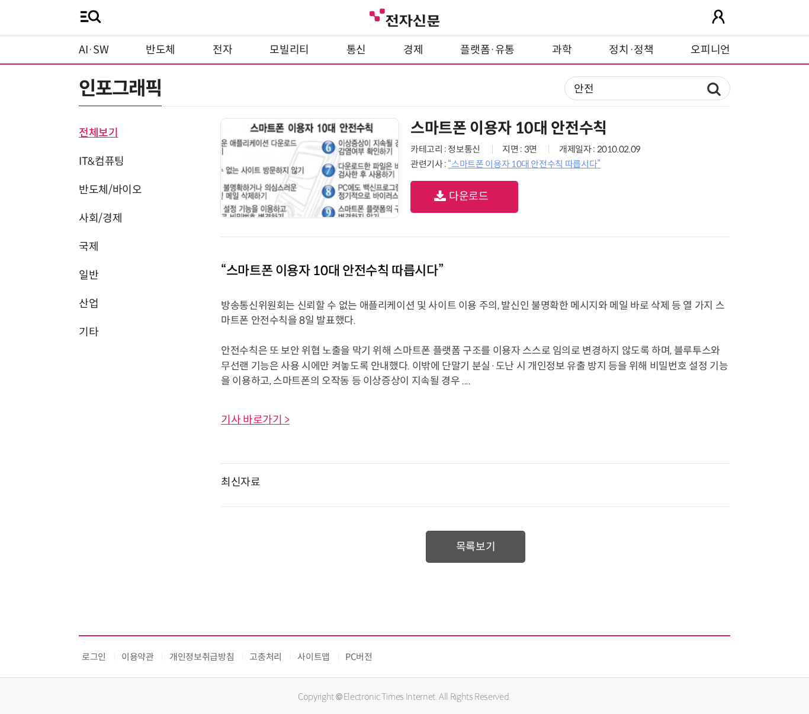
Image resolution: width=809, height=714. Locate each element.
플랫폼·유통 (487, 49)
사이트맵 (313, 656)
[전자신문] (404, 16)
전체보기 (98, 132)
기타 (88, 332)
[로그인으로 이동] (718, 16)
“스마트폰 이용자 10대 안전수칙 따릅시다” (524, 164)
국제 (88, 246)
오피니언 (710, 49)
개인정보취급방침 (201, 656)
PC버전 (359, 656)
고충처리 (265, 656)
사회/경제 (100, 218)
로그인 (94, 656)
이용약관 (137, 656)
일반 (88, 275)
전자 (222, 49)
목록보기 (476, 546)
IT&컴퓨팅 (101, 161)
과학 (562, 49)
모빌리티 (289, 49)
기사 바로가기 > (255, 419)
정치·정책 (631, 49)
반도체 (160, 49)
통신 (356, 49)
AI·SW (93, 49)
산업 (88, 303)
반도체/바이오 (110, 189)
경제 (413, 49)
